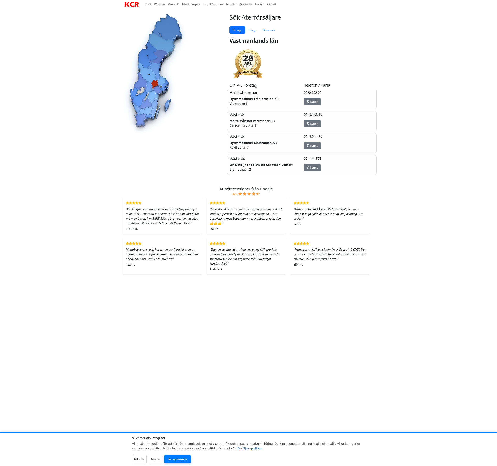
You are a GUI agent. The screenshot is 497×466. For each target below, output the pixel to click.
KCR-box (159, 4)
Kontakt (271, 4)
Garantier (246, 4)
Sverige (237, 30)
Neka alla (139, 459)
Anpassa (155, 459)
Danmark (269, 30)
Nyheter (231, 4)
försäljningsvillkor (249, 448)
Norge (252, 30)
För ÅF (259, 4)
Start (148, 4)
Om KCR (173, 4)
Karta (313, 102)
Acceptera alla (177, 459)
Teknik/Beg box (213, 4)
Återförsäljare (191, 4)
